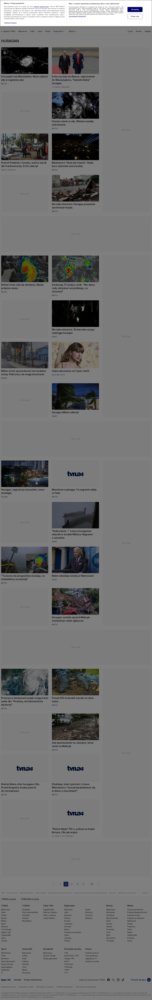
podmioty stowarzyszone (41, 6)
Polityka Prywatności (10, 22)
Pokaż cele (135, 16)
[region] (76, 13)
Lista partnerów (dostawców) (77, 16)
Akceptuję (135, 9)
